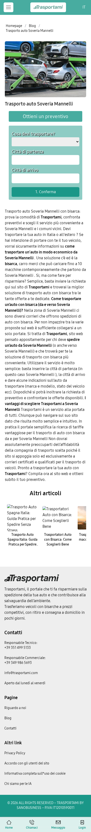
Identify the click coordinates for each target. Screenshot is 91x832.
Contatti (13, 632)
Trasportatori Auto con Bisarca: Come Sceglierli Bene (58, 539)
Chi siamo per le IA (18, 784)
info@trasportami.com (21, 673)
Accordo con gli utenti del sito (26, 763)
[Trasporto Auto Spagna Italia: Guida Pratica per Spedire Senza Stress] (22, 517)
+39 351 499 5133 (17, 648)
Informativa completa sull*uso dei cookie (35, 773)
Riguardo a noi (15, 708)
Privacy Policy (14, 753)
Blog (7, 718)
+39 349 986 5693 (18, 663)
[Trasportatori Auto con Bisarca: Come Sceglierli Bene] (58, 517)
